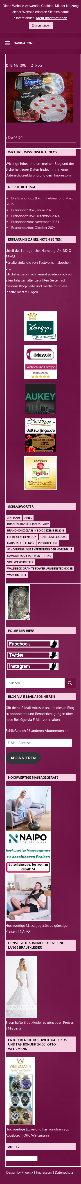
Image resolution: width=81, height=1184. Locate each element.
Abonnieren (23, 757)
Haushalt (14, 543)
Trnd (48, 555)
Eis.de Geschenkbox (21, 536)
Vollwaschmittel (20, 562)
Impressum (62, 175)
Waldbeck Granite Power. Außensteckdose (40, 568)
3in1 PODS (13, 517)
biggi (38, 65)
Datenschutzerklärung (22, 175)
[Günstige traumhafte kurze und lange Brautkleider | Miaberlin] (21, 1016)
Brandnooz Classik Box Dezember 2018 (35, 530)
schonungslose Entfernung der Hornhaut (39, 549)
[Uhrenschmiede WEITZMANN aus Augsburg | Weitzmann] (20, 1123)
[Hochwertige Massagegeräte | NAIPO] (28, 919)
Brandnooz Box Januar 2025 (32, 210)
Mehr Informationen (51, 18)
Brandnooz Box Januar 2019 (28, 524)
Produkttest (48, 543)
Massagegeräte (38, 925)
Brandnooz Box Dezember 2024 (35, 216)
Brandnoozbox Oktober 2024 (33, 228)
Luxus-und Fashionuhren (45, 1129)
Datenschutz (64, 1172)
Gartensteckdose (53, 536)
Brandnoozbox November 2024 (35, 222)
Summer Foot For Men (23, 555)
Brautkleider (33, 1022)
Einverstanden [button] (41, 25)
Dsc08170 (15, 138)
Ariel (28, 517)
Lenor (29, 543)
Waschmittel (17, 574)
